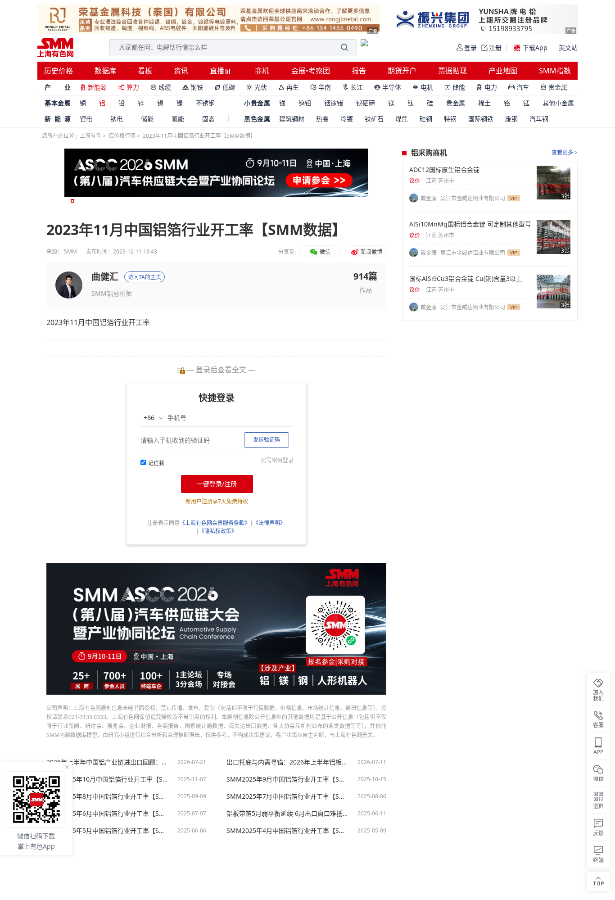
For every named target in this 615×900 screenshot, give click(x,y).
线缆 (160, 87)
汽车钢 (538, 118)
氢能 (178, 118)
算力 (128, 87)
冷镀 (346, 118)
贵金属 (553, 87)
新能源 (93, 87)
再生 (288, 87)
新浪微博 (370, 252)
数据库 (105, 71)
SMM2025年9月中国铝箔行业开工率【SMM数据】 (287, 779)
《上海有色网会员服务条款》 (215, 523)
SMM (70, 251)
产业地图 (502, 71)
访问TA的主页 (144, 277)
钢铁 (192, 87)
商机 (262, 71)
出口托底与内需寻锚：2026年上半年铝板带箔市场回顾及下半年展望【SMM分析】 (287, 762)
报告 (359, 71)
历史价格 (58, 71)
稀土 (484, 103)
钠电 (116, 118)
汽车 (518, 87)
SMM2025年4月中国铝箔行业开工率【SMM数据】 (287, 831)
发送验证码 (266, 439)
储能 (454, 87)
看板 (145, 71)
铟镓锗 (333, 103)
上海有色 (90, 136)
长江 (352, 87)
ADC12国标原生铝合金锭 (444, 170)
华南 (320, 87)
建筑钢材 (291, 118)
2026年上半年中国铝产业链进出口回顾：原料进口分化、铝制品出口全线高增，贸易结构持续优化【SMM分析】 (107, 762)
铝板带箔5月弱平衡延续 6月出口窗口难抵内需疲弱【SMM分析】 (287, 814)
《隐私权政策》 (218, 531)
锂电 (86, 118)
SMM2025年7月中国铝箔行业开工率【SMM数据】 (287, 796)
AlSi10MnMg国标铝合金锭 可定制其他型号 (470, 224)
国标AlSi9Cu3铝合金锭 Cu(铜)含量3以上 (465, 279)
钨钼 (304, 103)
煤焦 (401, 118)
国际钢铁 (480, 118)
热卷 (322, 118)
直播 (218, 71)
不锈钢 (205, 103)
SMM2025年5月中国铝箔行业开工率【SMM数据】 (107, 831)
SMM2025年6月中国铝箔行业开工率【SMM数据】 (107, 814)
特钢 (450, 118)
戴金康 (429, 198)
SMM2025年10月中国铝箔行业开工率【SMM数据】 (107, 779)
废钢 (511, 118)
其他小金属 (558, 103)
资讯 (181, 71)
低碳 (224, 87)
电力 (486, 87)
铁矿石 (374, 118)
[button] (72, 201)
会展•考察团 (310, 71)
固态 (208, 118)
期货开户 (402, 71)
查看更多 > (565, 152)
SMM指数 (555, 71)
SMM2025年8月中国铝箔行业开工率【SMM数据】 (107, 796)
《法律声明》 (269, 523)
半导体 (387, 87)
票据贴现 (452, 71)
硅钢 (426, 118)
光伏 (256, 87)
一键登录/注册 (217, 483)
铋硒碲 (365, 103)
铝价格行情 (122, 136)
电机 (422, 87)
